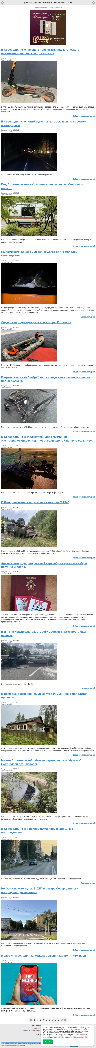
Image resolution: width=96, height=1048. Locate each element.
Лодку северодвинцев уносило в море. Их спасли (36, 322)
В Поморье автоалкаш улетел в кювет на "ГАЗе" (35, 502)
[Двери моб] (48, 44)
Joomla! (25, 1030)
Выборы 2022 (46, 7)
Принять (47, 1042)
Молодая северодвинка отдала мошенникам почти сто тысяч (44, 955)
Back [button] (2, 2)
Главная (37, 7)
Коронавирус (57, 7)
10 (62, 1020)
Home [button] (93, 2)
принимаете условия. (80, 1037)
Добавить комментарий (84, 116)
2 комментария (88, 883)
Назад (31, 1020)
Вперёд (64, 1020)
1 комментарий (88, 317)
